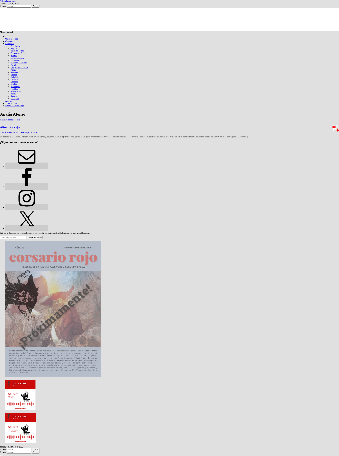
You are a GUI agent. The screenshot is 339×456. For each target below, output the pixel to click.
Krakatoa (14, 72)
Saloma (14, 96)
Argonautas (15, 48)
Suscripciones (11, 103)
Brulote (14, 55)
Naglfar (14, 84)
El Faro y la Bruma (19, 63)
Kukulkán (15, 77)
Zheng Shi (15, 98)
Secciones (9, 43)
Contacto (9, 41)
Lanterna (14, 79)
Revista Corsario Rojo (14, 106)
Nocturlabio (16, 91)
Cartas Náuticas (17, 58)
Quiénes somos (11, 39)
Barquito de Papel (18, 53)
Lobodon (14, 82)
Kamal (13, 70)
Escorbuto (15, 65)
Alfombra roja (10, 127)
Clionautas (15, 60)
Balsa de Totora (17, 51)
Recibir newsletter (35, 238)
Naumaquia (15, 86)
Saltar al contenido (7, 1)
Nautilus (14, 89)
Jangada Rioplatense (19, 67)
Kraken (14, 75)
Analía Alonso (6, 120)
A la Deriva (15, 46)
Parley (13, 94)
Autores (8, 101)
